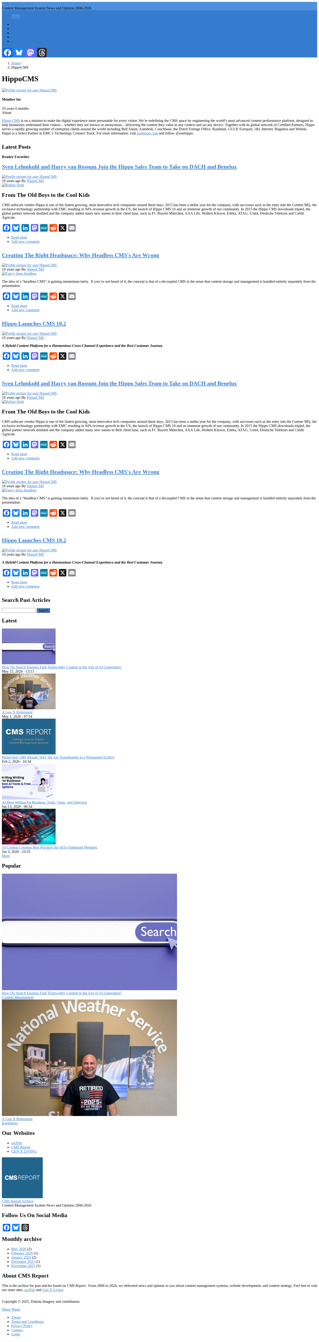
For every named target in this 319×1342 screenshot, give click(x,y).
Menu (6, 16)
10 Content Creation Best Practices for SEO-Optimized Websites (49, 847)
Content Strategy (23, 37)
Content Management (27, 29)
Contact (17, 1330)
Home (15, 24)
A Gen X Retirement (17, 712)
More (6, 856)
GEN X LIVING (24, 1151)
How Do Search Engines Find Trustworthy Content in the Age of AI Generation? (62, 667)
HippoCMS (35, 181)
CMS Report (20, 1147)
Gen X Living (52, 1290)
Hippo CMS (11, 121)
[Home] (22, 1197)
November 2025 (23, 1266)
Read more (19, 237)
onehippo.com (147, 133)
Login (15, 1334)
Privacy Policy (22, 1326)
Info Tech (18, 41)
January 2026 (21, 1257)
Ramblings (10, 1123)
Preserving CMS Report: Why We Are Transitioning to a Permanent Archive (58, 757)
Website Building (24, 33)
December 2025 (23, 1262)
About (16, 1317)
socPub (16, 1143)
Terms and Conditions (27, 1322)
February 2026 (22, 1253)
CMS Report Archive (17, 4)
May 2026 (18, 1249)
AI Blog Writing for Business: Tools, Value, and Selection (44, 802)
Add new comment (25, 242)
